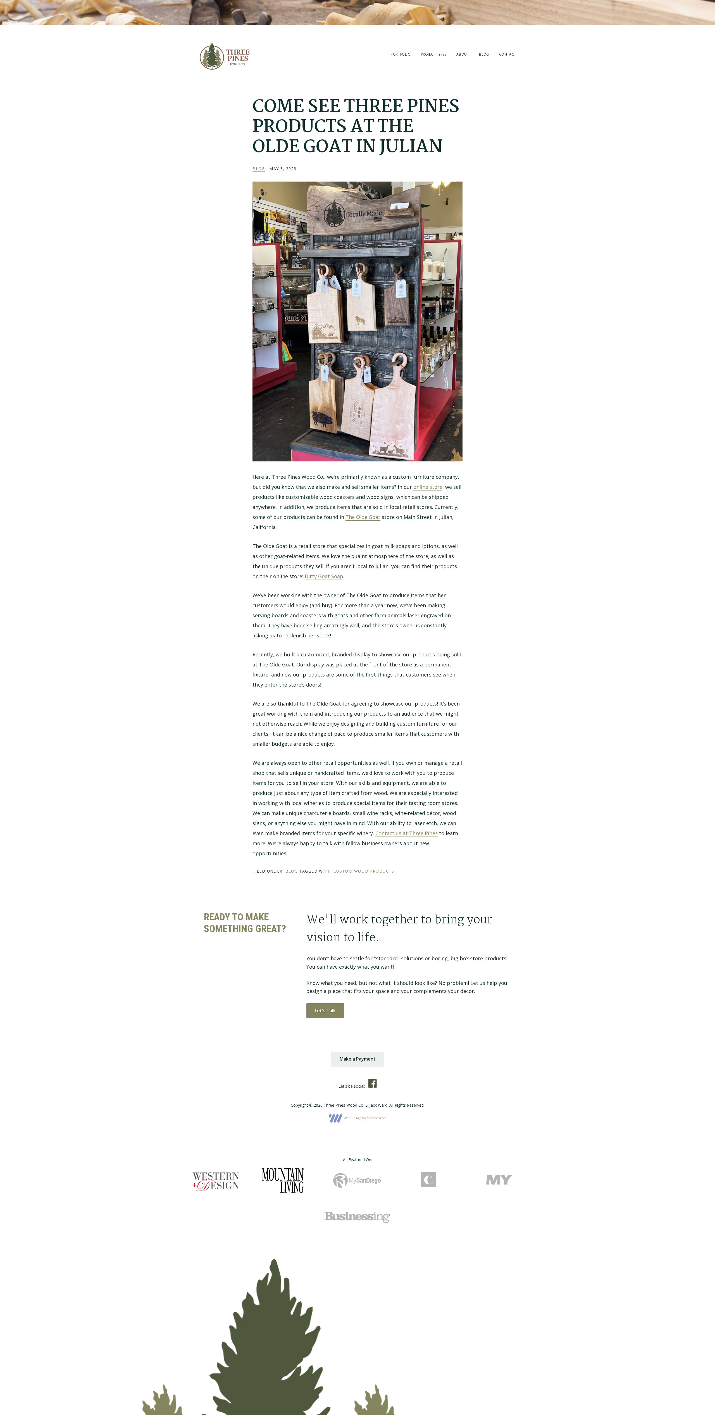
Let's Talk (325, 1010)
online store (427, 486)
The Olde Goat (362, 517)
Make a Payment (358, 1059)
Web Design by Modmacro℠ (364, 1118)
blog (258, 168)
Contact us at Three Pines (406, 833)
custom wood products (363, 871)
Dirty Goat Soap (324, 576)
